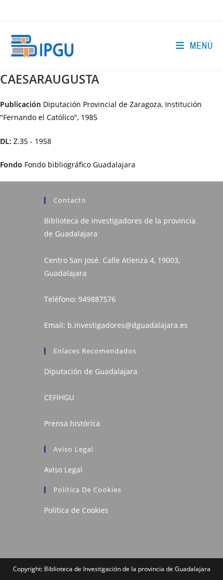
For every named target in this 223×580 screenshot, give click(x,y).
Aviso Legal (63, 469)
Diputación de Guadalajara (90, 371)
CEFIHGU (59, 397)
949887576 (97, 299)
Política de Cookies (76, 510)
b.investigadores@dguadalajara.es (127, 325)
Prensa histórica (72, 423)
